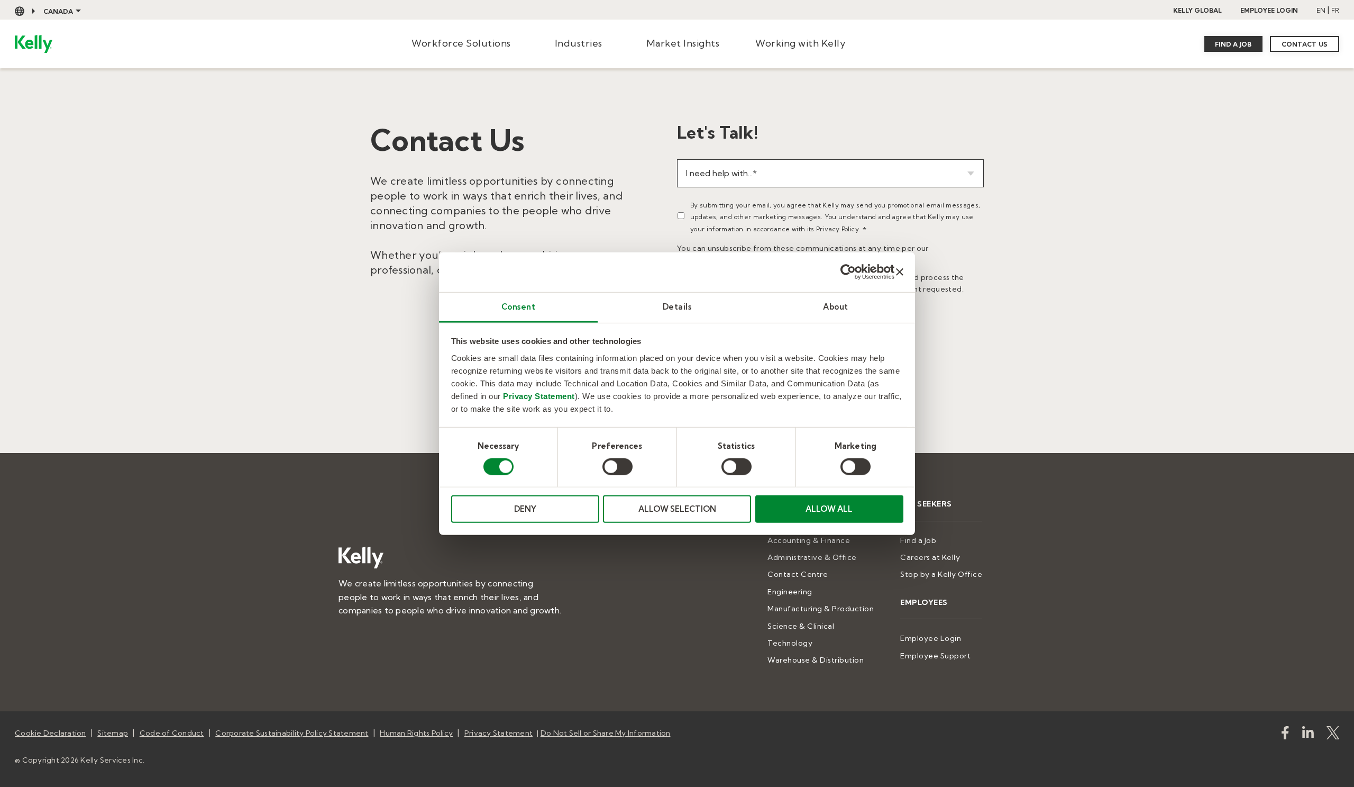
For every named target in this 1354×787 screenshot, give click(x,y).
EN (1320, 10)
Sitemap (112, 733)
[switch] (617, 466)
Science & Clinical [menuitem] (800, 626)
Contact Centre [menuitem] (797, 574)
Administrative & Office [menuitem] (812, 557)
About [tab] (835, 306)
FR (1335, 10)
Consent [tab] (518, 306)
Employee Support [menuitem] (935, 656)
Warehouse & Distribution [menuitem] (815, 660)
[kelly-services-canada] (1308, 735)
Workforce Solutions (461, 43)
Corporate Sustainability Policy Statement (291, 733)
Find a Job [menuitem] (918, 540)
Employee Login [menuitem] (930, 638)
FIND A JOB (1233, 44)
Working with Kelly (800, 43)
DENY (525, 509)
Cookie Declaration (50, 733)
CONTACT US (1305, 44)
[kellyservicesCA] (1285, 735)
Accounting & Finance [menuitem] (808, 540)
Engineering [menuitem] (789, 591)
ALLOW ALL (829, 509)
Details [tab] (677, 306)
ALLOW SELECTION (677, 509)
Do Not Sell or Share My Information (606, 733)
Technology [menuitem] (789, 643)
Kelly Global (1197, 10)
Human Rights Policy (416, 733)
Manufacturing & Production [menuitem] (820, 608)
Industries (578, 43)
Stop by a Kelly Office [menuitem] (941, 574)
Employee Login (1269, 10)
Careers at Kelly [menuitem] (930, 557)
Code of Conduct (172, 733)
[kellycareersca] (1332, 735)
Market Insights (683, 43)
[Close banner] (899, 272)
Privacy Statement (539, 395)
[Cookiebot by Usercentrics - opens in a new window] (848, 272)
